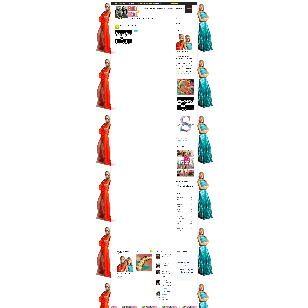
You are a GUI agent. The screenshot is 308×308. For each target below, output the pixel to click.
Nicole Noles (184, 216)
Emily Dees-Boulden (184, 206)
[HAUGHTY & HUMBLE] (124, 38)
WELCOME (145, 8)
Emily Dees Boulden (125, 27)
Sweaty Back (184, 230)
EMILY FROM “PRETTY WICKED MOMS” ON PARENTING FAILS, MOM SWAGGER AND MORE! (167, 284)
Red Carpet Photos (184, 221)
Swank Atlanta (184, 228)
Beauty (184, 199)
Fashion (184, 209)
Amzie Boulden (184, 197)
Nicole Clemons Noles (184, 214)
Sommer (184, 223)
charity (184, 202)
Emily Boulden (184, 204)
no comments (134, 27)
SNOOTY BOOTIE (180, 8)
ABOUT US (152, 8)
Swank (184, 226)
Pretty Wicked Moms (184, 218)
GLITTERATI (160, 8)
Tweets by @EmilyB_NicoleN (182, 140)
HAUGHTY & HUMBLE (169, 8)
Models (184, 211)
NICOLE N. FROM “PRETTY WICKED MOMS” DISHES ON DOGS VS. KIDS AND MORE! (166, 273)
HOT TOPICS (189, 8)
